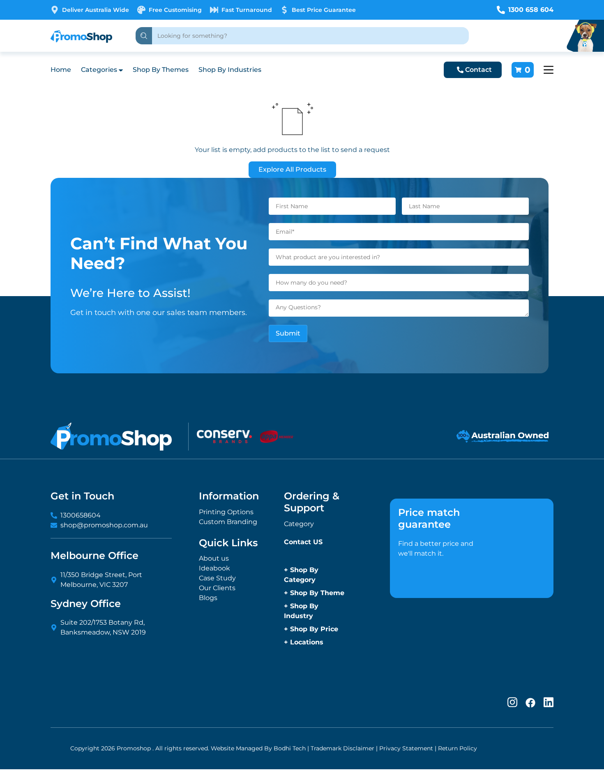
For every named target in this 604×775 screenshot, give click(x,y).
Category (299, 524)
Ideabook (214, 568)
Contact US (303, 542)
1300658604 (80, 515)
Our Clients (217, 588)
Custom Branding (228, 522)
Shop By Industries (229, 70)
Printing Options (226, 512)
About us (214, 558)
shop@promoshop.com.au (104, 525)
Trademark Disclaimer (342, 748)
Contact (478, 70)
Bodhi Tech (290, 748)
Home (61, 70)
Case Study (217, 578)
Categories (99, 70)
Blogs (208, 598)
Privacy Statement (406, 748)
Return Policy (457, 748)
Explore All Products (292, 169)
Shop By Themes (161, 70)
